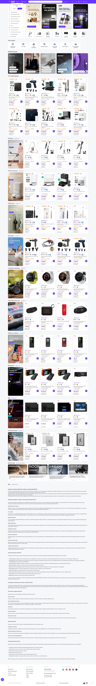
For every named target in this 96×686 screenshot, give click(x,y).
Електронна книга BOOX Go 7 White (47, 451)
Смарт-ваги (61, 71)
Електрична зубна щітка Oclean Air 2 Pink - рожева (48, 224)
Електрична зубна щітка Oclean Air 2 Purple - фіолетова (63, 224)
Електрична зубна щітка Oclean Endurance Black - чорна (30, 224)
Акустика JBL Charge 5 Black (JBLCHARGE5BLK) (29, 322)
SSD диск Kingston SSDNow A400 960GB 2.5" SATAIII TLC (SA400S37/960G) (48, 419)
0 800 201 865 (47, 669)
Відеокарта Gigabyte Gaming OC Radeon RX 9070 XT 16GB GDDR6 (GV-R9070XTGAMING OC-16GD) (47, 387)
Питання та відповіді (12, 675)
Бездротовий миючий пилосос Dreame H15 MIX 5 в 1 (47, 127)
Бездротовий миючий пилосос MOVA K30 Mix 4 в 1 (15, 127)
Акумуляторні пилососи (46, 71)
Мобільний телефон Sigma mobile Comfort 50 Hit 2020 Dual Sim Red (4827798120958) (64, 354)
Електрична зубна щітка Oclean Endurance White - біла (79, 224)
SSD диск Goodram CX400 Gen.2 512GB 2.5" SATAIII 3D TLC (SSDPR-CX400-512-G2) (63, 419)
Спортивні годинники (14, 268)
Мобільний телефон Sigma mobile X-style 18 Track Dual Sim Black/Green (31, 354)
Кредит (27, 675)
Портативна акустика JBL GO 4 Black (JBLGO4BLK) (47, 322)
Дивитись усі (17, 138)
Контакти (10, 673)
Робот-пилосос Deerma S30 (61, 126)
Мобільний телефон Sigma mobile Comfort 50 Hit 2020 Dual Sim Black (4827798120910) (47, 354)
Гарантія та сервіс (29, 673)
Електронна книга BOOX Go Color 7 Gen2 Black (31, 452)
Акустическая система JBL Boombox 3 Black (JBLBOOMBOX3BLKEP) (80, 322)
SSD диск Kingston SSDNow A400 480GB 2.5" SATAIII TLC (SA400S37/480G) (31, 419)
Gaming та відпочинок (14, 23)
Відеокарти (11, 365)
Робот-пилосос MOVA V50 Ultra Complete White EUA (80, 97)
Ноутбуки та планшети (14, 18)
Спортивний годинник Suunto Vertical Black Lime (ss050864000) (31, 289)
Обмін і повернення (29, 671)
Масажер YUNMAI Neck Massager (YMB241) (46, 257)
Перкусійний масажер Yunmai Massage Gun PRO (31, 257)
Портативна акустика (14, 300)
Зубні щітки (77, 71)
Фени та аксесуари (45, 67)
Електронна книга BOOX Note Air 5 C (79, 451)
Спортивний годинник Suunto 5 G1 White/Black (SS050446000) (79, 289)
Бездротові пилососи (13, 69)
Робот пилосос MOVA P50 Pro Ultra (79, 191)
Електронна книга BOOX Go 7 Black (63, 451)
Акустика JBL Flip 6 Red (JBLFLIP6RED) (63, 321)
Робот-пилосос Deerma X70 (61, 191)
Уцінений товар (13, 36)
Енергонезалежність (14, 34)
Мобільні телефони (13, 333)
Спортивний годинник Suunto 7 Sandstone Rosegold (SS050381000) (63, 289)
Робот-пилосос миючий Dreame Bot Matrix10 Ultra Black (14, 97)
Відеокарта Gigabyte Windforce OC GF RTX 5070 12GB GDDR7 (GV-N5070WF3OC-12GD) (80, 387)
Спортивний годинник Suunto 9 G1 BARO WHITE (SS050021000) (47, 289)
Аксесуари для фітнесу (62, 69)
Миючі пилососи (13, 67)
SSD (9, 398)
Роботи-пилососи (13, 71)
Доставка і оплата (29, 669)
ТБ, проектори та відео (15, 27)
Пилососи (10, 138)
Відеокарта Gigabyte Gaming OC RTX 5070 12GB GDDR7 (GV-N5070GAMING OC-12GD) (31, 387)
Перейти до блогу (15, 484)
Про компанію (10, 669)
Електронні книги (12, 430)
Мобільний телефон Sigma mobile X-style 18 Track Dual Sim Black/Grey (80, 354)
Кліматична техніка (14, 12)
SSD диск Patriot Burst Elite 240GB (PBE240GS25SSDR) (79, 419)
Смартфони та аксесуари (15, 14)
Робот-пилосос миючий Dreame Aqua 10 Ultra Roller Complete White (80, 127)
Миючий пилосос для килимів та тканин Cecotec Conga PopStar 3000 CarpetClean (48, 97)
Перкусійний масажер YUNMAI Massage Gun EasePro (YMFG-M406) (31, 97)
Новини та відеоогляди (12, 671)
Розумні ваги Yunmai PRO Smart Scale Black (31, 127)
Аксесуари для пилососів (46, 69)
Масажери (11, 235)
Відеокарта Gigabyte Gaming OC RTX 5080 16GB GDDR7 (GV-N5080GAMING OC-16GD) (63, 387)
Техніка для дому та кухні (30, 71)
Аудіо (12, 25)
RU (70, 1)
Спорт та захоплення (14, 29)
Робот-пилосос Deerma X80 (45, 191)
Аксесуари (82, 71)
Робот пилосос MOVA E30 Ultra (30, 191)
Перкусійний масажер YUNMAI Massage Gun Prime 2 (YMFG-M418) (63, 257)
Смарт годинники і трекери (15, 16)
